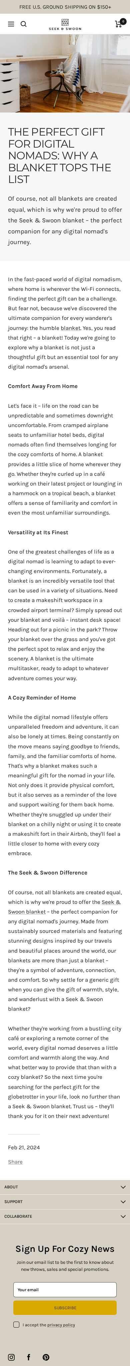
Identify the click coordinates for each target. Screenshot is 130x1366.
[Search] (24, 24)
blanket (70, 328)
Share (15, 1161)
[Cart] (118, 24)
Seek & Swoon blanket (51, 220)
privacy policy (61, 1324)
